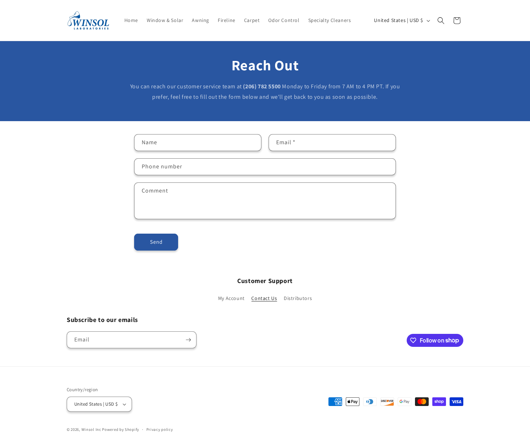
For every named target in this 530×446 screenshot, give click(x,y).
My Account (231, 298)
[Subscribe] (188, 339)
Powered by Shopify (120, 429)
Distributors (298, 298)
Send (156, 241)
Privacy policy (159, 429)
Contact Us (264, 298)
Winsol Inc (91, 429)
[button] (441, 20)
